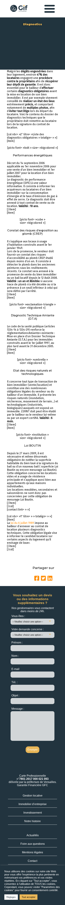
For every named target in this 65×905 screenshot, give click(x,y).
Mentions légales (32, 852)
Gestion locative (32, 795)
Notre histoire (32, 821)
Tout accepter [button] (28, 897)
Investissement (32, 812)
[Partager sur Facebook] (36, 578)
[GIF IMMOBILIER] (19, 9)
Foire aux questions (32, 843)
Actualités (33, 835)
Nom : (15, 655)
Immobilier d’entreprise (33, 804)
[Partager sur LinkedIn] (49, 578)
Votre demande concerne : (27, 629)
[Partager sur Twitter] (43, 578)
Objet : (15, 695)
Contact (32, 860)
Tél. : (14, 682)
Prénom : (17, 642)
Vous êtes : (18, 616)
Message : (17, 708)
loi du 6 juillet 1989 (22, 523)
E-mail (15, 669)
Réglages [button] (11, 897)
